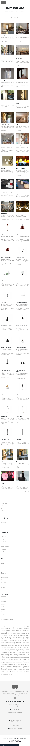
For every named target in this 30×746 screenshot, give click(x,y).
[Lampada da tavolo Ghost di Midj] (22, 273)
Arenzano (3, 599)
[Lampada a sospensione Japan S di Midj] (7, 318)
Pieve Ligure (4, 612)
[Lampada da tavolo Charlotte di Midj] (7, 295)
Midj (2, 505)
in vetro (3, 551)
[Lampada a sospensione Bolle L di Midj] (22, 227)
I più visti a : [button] (5, 595)
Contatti (17, 740)
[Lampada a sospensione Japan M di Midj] (22, 318)
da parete (3, 582)
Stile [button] (2, 559)
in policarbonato (5, 546)
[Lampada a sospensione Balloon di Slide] (7, 161)
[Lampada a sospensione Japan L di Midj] (7, 340)
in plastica (3, 544)
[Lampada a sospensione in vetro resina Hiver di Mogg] (22, 28)
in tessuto (3, 549)
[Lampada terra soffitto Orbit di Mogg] (7, 454)
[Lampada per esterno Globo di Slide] (22, 206)
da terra (3, 587)
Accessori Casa (13, 11)
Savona (3, 622)
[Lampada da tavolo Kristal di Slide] (22, 476)
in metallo (3, 541)
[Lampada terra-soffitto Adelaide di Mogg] (7, 73)
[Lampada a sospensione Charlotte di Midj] (7, 363)
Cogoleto (3, 606)
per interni (3, 525)
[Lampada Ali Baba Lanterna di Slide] (22, 161)
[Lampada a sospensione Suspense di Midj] (22, 295)
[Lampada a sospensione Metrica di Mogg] (7, 138)
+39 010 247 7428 (16, 709)
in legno (3, 539)
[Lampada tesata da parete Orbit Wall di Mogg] (7, 28)
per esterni (3, 522)
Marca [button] (3, 499)
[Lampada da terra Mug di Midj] (22, 432)
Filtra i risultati (14, 17)
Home (6, 11)
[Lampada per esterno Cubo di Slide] (22, 184)
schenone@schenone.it (16, 712)
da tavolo (3, 585)
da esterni (3, 580)
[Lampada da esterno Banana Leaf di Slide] (7, 206)
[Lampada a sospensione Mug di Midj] (7, 387)
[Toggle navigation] (27, 2)
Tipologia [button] (4, 573)
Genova (3, 609)
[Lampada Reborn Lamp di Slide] (22, 73)
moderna (3, 566)
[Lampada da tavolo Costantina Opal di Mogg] (22, 95)
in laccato (3, 536)
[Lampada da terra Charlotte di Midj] (7, 432)
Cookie (6, 745)
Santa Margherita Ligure (7, 619)
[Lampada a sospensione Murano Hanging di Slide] (22, 138)
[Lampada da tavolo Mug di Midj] (7, 273)
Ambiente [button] (4, 518)
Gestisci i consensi (14, 745)
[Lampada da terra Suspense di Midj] (22, 387)
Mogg (2, 508)
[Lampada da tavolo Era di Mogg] (22, 454)
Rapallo (3, 614)
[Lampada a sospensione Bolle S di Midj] (7, 250)
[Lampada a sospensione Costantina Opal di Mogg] (22, 50)
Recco (2, 617)
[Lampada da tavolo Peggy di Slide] (7, 476)
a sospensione (4, 577)
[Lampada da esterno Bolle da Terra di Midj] (7, 227)
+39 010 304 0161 (16, 725)
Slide (2, 511)
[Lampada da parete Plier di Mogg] (22, 117)
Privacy (2, 745)
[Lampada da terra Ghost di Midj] (22, 409)
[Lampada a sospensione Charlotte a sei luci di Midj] (22, 363)
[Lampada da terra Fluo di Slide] (7, 95)
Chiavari (3, 604)
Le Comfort (4, 503)
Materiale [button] (4, 532)
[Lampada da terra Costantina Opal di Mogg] (7, 117)
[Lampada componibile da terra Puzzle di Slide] (7, 184)
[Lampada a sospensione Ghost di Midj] (22, 340)
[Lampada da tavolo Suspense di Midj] (22, 250)
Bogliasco (3, 601)
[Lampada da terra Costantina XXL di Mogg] (7, 50)
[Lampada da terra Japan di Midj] (7, 409)
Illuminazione (22, 11)
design (2, 563)
